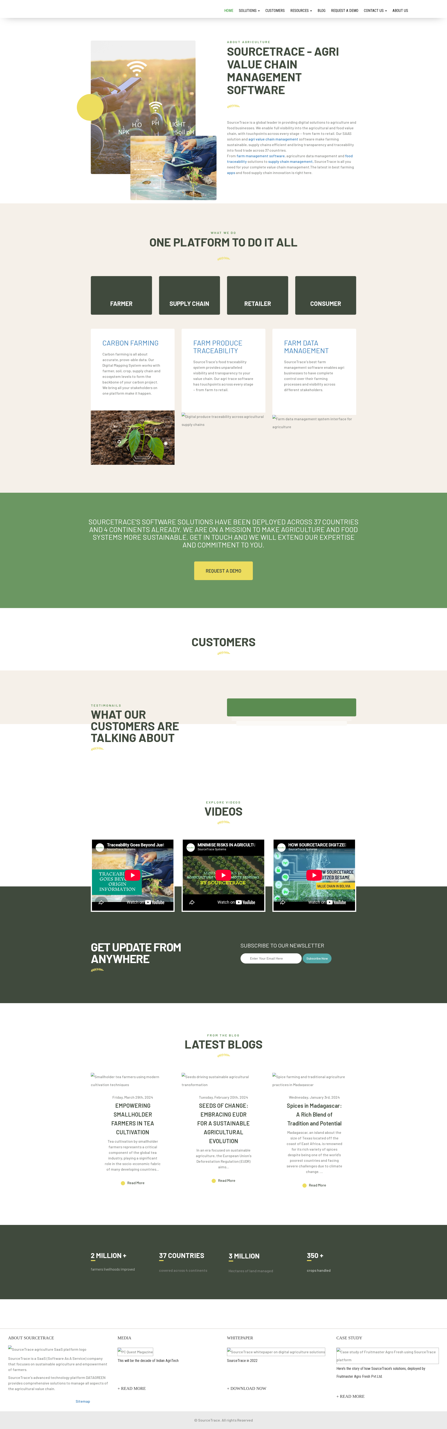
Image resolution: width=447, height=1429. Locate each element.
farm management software (261, 156)
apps (231, 172)
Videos (223, 811)
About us (400, 10)
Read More (136, 1182)
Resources (300, 10)
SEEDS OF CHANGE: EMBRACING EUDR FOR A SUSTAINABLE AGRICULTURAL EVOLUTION (223, 1123)
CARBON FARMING (130, 342)
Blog (321, 10)
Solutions (248, 10)
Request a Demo (344, 10)
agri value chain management (273, 139)
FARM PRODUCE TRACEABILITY (217, 346)
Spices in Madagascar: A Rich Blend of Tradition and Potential (314, 1114)
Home (228, 10)
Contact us (374, 10)
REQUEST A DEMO (223, 571)
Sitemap (83, 1401)
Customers (275, 10)
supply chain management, (291, 161)
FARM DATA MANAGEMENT (306, 346)
